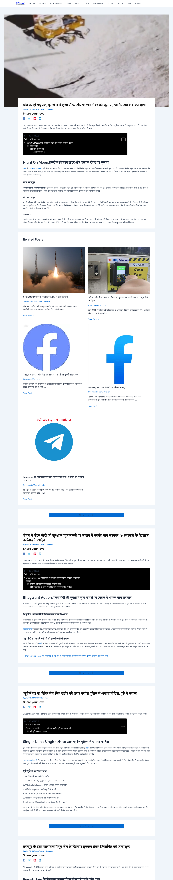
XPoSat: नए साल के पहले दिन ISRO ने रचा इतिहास (45, 296)
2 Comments (93, 305)
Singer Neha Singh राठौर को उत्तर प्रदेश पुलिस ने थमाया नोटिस (49, 728)
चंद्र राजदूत (34, 146)
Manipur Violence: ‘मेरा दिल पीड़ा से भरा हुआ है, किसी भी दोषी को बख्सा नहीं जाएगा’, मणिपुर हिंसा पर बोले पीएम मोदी (66, 656)
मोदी (40, 643)
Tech (40, 301)
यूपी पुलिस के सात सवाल (38, 731)
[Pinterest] (35, 118)
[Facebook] (24, 118)
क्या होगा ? (41, 152)
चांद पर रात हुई (39, 149)
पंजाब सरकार (27, 629)
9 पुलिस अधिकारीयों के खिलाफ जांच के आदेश (45, 584)
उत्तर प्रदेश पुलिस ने (30, 760)
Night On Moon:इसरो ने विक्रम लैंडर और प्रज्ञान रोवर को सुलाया (49, 143)
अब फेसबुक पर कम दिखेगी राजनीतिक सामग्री (107, 387)
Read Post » (28, 315)
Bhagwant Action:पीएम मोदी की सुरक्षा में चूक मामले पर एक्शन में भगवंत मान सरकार (53, 579)
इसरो (24, 168)
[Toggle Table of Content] (122, 139)
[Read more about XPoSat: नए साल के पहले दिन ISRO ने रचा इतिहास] (54, 270)
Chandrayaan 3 (36, 168)
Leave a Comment (46, 109)
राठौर (87, 748)
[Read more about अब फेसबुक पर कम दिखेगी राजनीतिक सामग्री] (119, 353)
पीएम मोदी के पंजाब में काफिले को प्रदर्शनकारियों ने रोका (53, 587)
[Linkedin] (40, 118)
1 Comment (27, 379)
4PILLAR (20, 3)
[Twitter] (29, 118)
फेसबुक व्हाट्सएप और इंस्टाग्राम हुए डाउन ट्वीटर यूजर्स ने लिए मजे (50, 374)
